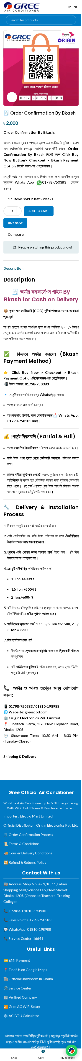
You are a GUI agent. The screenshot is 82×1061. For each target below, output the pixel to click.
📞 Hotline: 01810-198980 (24, 911)
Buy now (15, 223)
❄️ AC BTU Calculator (21, 1015)
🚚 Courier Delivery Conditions (27, 853)
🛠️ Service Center (17, 988)
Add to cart (38, 211)
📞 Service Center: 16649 (23, 938)
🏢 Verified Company (20, 997)
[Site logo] (21, 6)
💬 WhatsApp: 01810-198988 (27, 929)
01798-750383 (54, 182)
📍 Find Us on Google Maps (25, 969)
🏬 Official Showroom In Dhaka (28, 978)
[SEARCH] (71, 20)
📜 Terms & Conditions (21, 843)
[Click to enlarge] (12, 97)
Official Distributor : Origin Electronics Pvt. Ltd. (40, 825)
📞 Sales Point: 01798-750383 (27, 920)
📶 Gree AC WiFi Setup (21, 1006)
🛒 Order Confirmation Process (28, 834)
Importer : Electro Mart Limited (28, 816)
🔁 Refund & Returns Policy (24, 862)
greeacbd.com (36, 712)
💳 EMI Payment (16, 960)
